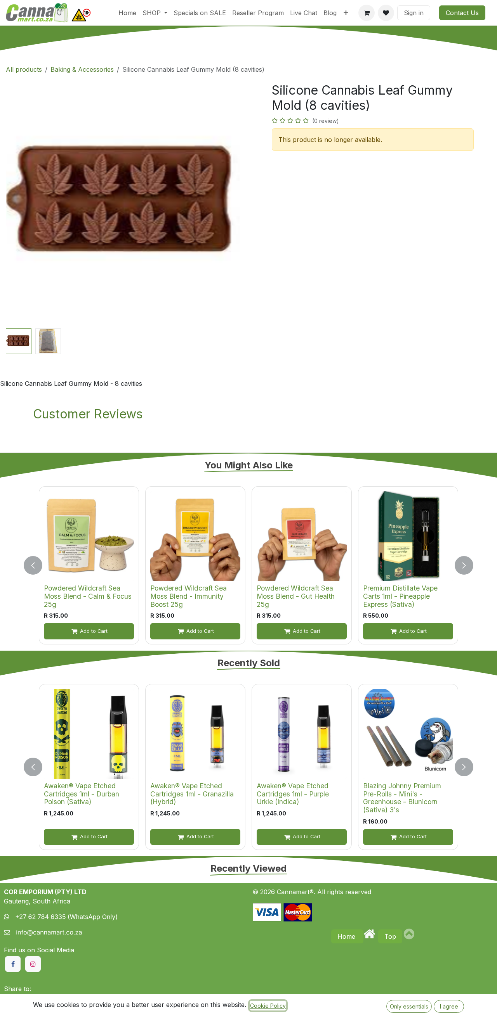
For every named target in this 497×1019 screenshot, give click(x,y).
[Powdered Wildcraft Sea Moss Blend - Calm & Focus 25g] (89, 536)
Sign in (414, 13)
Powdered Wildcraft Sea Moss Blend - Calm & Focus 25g (88, 596)
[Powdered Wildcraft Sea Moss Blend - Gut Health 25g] (302, 536)
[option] (248, 565)
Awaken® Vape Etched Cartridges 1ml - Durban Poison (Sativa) (81, 794)
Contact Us (462, 13)
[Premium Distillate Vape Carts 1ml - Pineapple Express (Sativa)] (408, 536)
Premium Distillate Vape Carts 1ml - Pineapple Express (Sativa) (400, 596)
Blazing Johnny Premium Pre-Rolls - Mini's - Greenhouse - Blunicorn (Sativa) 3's (402, 798)
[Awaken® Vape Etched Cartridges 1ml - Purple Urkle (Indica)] (302, 734)
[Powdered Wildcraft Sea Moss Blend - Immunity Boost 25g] (195, 536)
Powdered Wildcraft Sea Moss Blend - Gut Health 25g (296, 596)
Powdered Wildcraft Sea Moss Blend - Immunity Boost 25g (188, 596)
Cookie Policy (268, 1005)
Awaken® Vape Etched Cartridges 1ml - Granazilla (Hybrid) (192, 794)
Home (347, 936)
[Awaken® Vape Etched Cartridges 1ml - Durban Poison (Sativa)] (89, 734)
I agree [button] (449, 1006)
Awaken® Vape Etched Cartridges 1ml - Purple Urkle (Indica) (293, 794)
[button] (18, 204)
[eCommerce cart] (366, 13)
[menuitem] (127, 13)
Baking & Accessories (82, 69)
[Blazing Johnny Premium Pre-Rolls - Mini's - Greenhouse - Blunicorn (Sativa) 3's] (408, 734)
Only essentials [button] (409, 1006)
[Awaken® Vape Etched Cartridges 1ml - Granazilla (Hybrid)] (195, 734)
